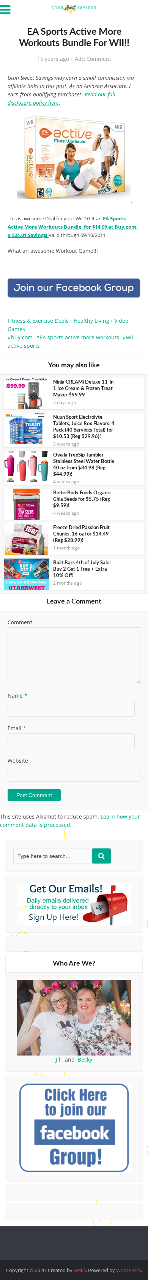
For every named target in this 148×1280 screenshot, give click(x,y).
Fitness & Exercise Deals (38, 320)
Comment (20, 622)
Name (17, 695)
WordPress (128, 1270)
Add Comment (93, 59)
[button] (129, 121)
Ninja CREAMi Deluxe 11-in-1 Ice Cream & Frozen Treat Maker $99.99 (84, 389)
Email (17, 728)
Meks (80, 1270)
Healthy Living (91, 320)
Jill (59, 1059)
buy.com (22, 337)
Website (18, 760)
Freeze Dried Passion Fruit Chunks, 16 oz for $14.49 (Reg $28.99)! (81, 534)
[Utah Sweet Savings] (74, 8)
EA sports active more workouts (79, 337)
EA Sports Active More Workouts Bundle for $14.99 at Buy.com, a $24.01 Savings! (73, 226)
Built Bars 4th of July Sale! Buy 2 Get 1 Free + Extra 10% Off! (82, 569)
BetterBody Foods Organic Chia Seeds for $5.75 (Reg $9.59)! (82, 499)
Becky (85, 1059)
